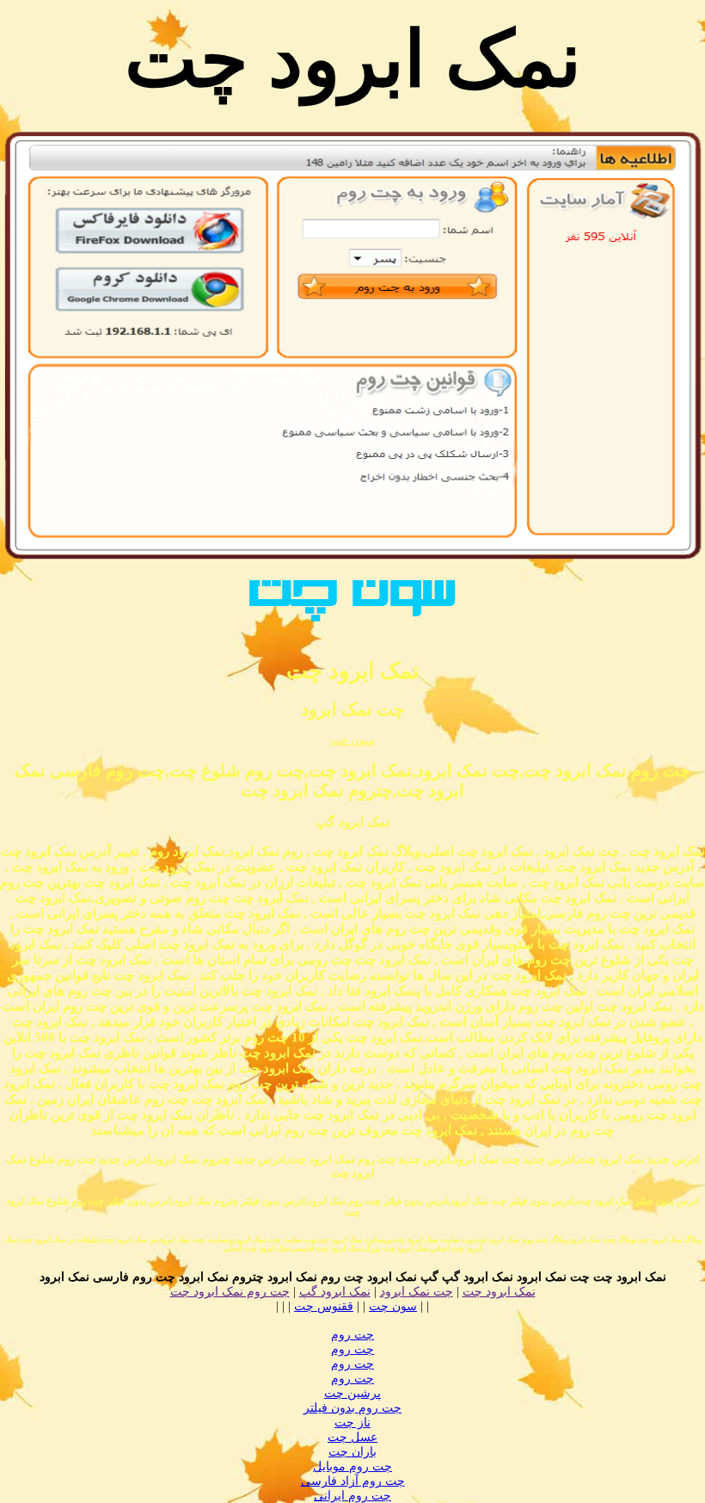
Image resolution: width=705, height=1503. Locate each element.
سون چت (352, 739)
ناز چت (352, 1422)
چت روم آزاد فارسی (353, 1481)
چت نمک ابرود (416, 1291)
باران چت (352, 1451)
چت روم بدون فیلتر (352, 1407)
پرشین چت (352, 1393)
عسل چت (352, 1437)
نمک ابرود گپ (335, 1291)
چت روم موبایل (352, 1466)
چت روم (352, 1334)
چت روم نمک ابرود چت (230, 1291)
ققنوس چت (323, 1306)
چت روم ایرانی (352, 1495)
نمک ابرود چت (499, 1291)
